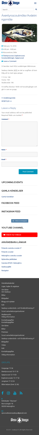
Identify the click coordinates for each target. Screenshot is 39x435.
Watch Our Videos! (13, 235)
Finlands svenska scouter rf (11, 248)
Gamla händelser (8, 197)
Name (4, 149)
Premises (5, 332)
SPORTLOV (6, 101)
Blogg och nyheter (8, 301)
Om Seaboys (6, 292)
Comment (5, 119)
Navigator (5, 270)
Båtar (4, 295)
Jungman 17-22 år (8, 381)
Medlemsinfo (6, 314)
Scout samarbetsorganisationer (13, 311)
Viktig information (8, 317)
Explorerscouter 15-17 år (11, 378)
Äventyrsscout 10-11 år (10, 371)
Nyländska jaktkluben (9, 259)
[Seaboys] (11, 3)
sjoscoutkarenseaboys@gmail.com (14, 413)
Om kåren (5, 290)
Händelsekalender (8, 283)
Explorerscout (19, 56)
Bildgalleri (5, 298)
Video (4, 345)
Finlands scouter (8, 252)
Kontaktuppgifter (8, 320)
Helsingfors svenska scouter (12, 255)
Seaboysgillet (6, 267)
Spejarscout (19, 58)
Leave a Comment (10, 61)
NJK (3, 305)
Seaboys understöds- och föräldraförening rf (18, 308)
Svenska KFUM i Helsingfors (12, 263)
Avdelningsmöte (9, 98)
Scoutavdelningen (8, 58)
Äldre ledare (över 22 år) (10, 384)
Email (4, 159)
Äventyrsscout (8, 56)
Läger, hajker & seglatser (10, 286)
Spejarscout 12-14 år (9, 375)
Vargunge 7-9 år (7, 368)
